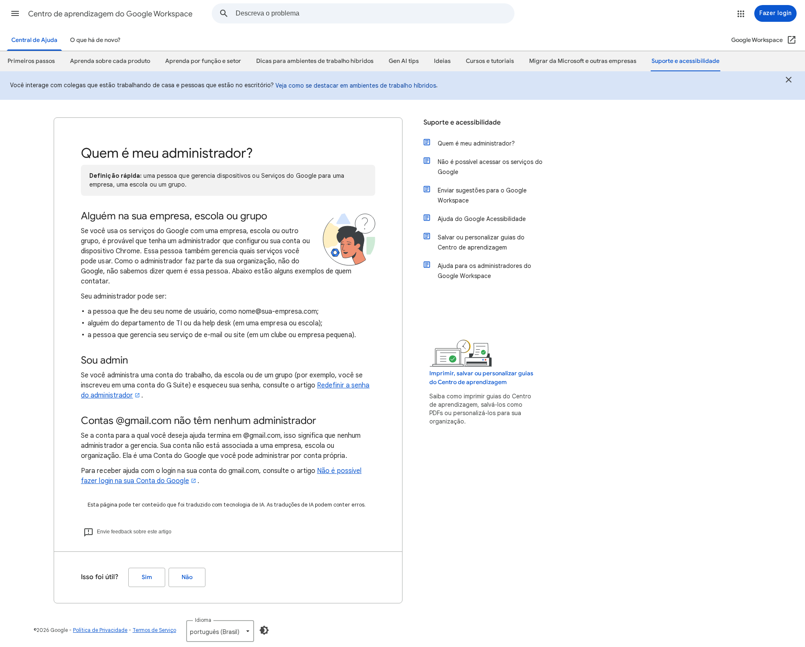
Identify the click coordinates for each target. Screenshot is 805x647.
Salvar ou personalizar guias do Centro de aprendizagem (481, 242)
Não (187, 577)
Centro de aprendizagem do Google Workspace (110, 13)
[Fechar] (789, 81)
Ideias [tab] (442, 61)
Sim (147, 577)
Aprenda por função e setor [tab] (203, 61)
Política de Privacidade (100, 630)
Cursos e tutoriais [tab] (490, 61)
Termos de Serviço (154, 630)
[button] (15, 13)
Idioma (203, 620)
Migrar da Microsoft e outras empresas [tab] (582, 61)
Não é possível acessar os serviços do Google (490, 167)
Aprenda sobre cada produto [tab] (110, 61)
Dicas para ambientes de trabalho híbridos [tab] (315, 61)
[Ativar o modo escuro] (264, 630)
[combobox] (375, 13)
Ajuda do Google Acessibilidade (482, 219)
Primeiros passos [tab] (31, 61)
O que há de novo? (95, 40)
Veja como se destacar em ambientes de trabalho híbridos (355, 85)
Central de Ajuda (34, 40)
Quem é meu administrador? (476, 143)
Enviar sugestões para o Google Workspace (482, 195)
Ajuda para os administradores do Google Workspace (484, 271)
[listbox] (220, 631)
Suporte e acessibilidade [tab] (685, 61)
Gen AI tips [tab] (404, 61)
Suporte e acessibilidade (462, 122)
